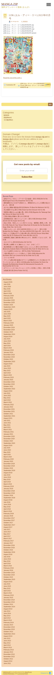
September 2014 (9, 607)
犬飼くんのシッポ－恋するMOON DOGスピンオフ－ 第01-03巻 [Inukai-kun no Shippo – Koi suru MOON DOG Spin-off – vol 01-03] (26, 230)
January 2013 (8, 652)
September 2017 (9, 525)
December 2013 (9, 627)
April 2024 (7, 346)
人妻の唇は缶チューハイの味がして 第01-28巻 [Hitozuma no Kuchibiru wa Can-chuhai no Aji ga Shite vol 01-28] (24, 254)
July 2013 (7, 638)
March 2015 (8, 593)
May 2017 (7, 534)
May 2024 (7, 343)
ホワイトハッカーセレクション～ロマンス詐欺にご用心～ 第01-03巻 (27, 268)
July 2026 (7, 284)
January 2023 (8, 380)
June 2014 (7, 613)
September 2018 (9, 498)
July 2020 (7, 448)
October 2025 (8, 305)
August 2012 (8, 661)
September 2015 (9, 579)
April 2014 (7, 618)
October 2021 (8, 414)
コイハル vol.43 (9, 257)
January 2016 (8, 570)
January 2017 (8, 543)
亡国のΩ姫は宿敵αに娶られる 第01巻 (16, 216)
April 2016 (7, 563)
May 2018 (7, 507)
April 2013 (7, 645)
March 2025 (8, 321)
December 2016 (9, 545)
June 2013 (7, 641)
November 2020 (9, 439)
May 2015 (7, 588)
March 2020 (8, 457)
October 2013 (8, 632)
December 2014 (9, 600)
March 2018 (8, 511)
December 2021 (9, 409)
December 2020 (9, 436)
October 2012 (8, 659)
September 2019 (9, 470)
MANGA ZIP (7, 672)
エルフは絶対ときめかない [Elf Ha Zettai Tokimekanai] (22, 251)
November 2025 (9, 302)
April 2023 (7, 373)
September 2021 (9, 416)
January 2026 (8, 298)
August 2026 (8, 282)
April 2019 (7, 482)
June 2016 (7, 559)
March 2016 (8, 566)
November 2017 (9, 520)
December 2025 (9, 300)
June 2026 (7, 287)
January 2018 (8, 516)
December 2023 (9, 355)
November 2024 (9, 330)
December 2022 (9, 382)
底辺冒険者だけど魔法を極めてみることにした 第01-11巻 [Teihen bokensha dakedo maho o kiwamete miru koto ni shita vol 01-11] (25, 248)
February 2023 (9, 377)
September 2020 (9, 443)
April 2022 (7, 400)
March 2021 (8, 429)
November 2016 (9, 548)
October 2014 (8, 604)
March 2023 (8, 375)
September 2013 (9, 634)
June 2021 (7, 423)
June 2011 (7, 663)
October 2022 (8, 386)
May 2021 (7, 425)
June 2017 (7, 532)
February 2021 (9, 432)
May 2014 (7, 616)
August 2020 (8, 445)
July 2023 (7, 366)
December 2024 (9, 327)
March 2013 (8, 647)
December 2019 (9, 464)
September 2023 (9, 361)
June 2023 (7, 368)
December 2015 (9, 572)
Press (30, 672)
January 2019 (8, 489)
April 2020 (7, 454)
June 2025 (7, 314)
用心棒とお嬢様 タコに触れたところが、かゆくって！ (22, 244)
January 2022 (8, 407)
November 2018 (9, 493)
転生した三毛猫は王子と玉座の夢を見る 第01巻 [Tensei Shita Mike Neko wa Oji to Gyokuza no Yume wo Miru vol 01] (26, 234)
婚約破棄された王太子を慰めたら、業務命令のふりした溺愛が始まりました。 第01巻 (26, 204)
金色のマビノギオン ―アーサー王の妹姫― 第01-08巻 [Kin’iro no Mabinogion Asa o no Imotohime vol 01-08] (25, 200)
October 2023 (8, 359)
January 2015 (8, 597)
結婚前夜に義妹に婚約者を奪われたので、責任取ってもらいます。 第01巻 (27, 239)
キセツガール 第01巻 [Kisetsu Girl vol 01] (17, 242)
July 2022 (7, 393)
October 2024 (8, 332)
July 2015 (7, 584)
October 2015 (8, 577)
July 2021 (7, 420)
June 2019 (7, 477)
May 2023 (7, 370)
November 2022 (9, 384)
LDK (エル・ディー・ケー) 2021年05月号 (29, 17)
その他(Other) (8, 120)
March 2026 (8, 293)
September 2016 (9, 552)
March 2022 (8, 402)
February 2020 (9, 459)
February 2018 (9, 513)
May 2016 (7, 561)
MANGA (25, 21)
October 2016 (8, 550)
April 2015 (7, 591)
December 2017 (9, 518)
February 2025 (9, 323)
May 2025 (7, 316)
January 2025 (8, 325)
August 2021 (8, 418)
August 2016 (8, 554)
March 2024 (8, 348)
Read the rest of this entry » (12, 78)
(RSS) (9, 673)
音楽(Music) (8, 117)
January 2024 (8, 352)
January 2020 (8, 461)
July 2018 (7, 502)
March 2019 (8, 484)
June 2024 (7, 341)
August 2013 (8, 636)
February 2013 (9, 650)
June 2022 (7, 395)
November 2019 (9, 466)
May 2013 (7, 643)
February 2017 (9, 541)
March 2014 (8, 620)
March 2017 (8, 538)
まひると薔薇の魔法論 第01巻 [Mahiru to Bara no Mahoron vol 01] (26, 207)
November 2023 (9, 357)
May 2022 (7, 398)
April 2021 (7, 427)
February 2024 (9, 350)
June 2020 (7, 450)
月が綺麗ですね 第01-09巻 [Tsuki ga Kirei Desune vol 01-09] (24, 210)
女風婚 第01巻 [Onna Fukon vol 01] (16, 270)
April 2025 (7, 318)
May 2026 (7, 289)
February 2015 (9, 595)
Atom (12, 673)
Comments (20, 673)
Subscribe (27, 177)
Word (26, 672)
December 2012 (9, 654)
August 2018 (8, 500)
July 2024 (7, 339)
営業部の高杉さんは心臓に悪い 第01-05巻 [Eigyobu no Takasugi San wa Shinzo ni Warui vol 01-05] (27, 213)
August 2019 (8, 473)
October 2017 (8, 523)
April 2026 (7, 291)
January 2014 (8, 625)
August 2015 (8, 582)
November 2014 (9, 602)
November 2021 (9, 411)
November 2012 (9, 656)
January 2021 (8, 434)
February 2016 (9, 568)
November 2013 (9, 629)
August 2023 (8, 364)
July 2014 (7, 611)
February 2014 (9, 622)
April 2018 (7, 509)
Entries (5, 673)
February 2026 (9, 296)
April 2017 (7, 536)
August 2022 (8, 391)
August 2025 (8, 309)
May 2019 (7, 479)
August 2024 (8, 336)
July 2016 (7, 557)
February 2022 (9, 405)
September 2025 (9, 307)
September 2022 (9, 389)
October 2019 (8, 468)
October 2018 (8, 495)
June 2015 (7, 586)
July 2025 (7, 311)
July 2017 (7, 529)
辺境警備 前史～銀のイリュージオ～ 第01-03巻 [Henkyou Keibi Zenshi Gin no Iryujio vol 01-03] (24, 220)
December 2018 (9, 491)
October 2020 (8, 441)
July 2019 (7, 475)
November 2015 (9, 575)
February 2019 (9, 486)
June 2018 (7, 504)
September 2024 (9, 334)
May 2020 (7, 452)
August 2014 (8, 609)
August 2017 (8, 527)
